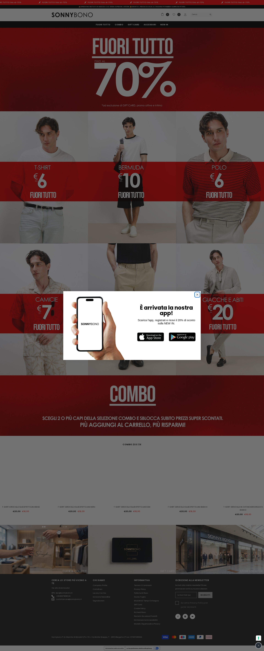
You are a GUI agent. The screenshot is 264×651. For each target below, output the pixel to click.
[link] (150, 337)
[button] (258, 645)
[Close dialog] (197, 295)
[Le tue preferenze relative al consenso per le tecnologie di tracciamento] (258, 638)
